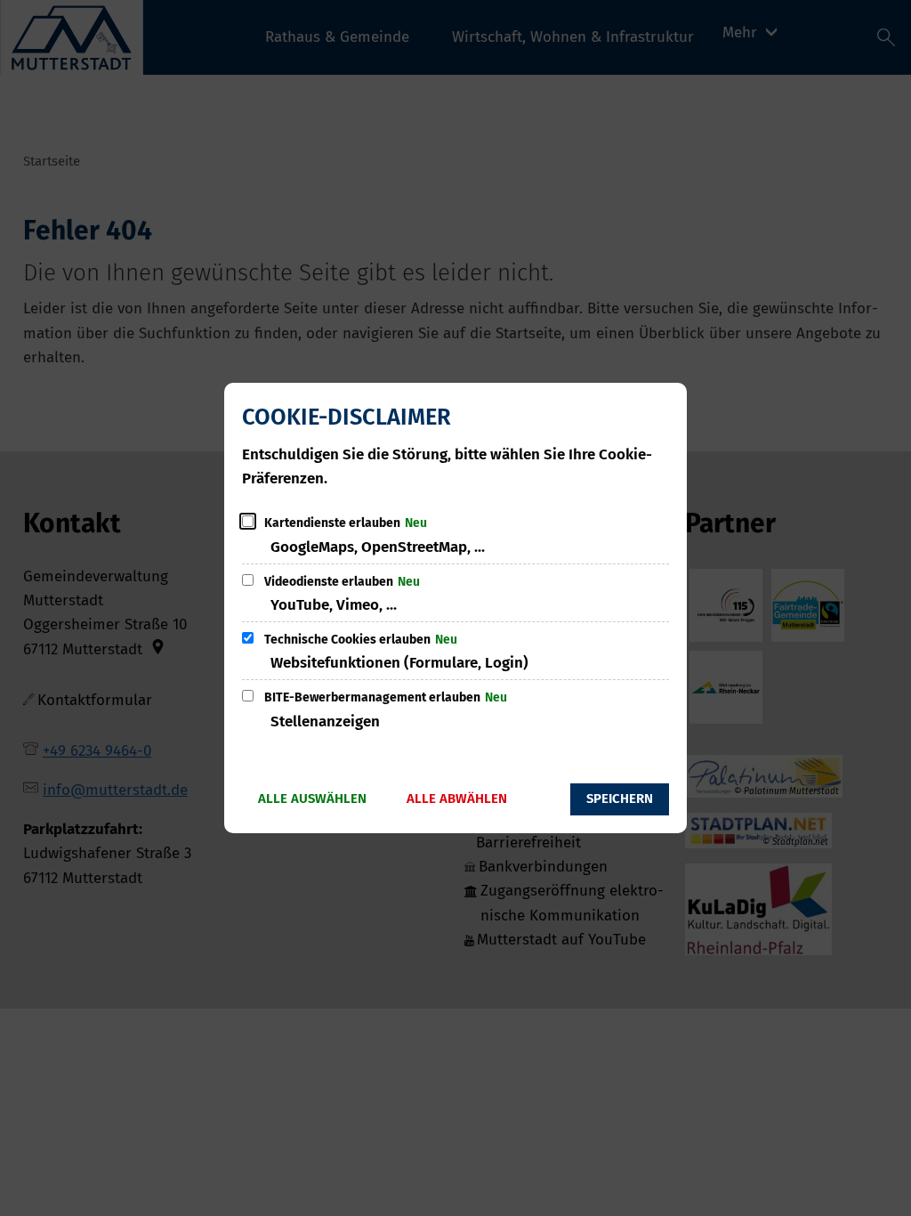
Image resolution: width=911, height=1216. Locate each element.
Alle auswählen (312, 798)
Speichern (619, 798)
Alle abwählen (457, 798)
